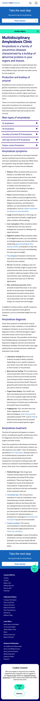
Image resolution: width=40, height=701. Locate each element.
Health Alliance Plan (10, 629)
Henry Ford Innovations (11, 651)
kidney (19, 531)
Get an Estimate (9, 602)
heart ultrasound (27, 414)
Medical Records (9, 585)
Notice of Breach (9, 637)
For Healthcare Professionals (13, 646)
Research (7, 659)
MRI (33, 417)
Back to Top (35, 569)
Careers (6, 578)
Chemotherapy (12, 495)
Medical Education (9, 654)
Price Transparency (10, 610)
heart (9, 531)
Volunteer (7, 591)
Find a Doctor (20, 20)
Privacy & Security (9, 634)
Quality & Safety (9, 656)
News (5, 632)
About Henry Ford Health (11, 624)
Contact (6, 580)
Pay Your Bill (7, 588)
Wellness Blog (8, 615)
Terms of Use (11, 675)
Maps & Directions (9, 607)
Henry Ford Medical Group (12, 649)
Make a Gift (7, 583)
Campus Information (10, 600)
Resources (7, 612)
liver (13, 531)
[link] (11, 2)
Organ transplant (13, 523)
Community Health (9, 627)
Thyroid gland (12, 256)
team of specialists (16, 453)
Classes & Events (9, 605)
